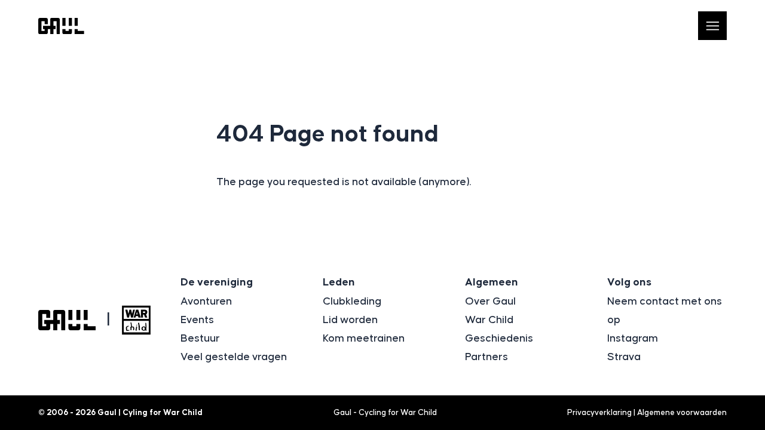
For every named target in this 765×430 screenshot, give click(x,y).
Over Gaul (490, 301)
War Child (489, 320)
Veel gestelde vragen (233, 357)
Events (197, 320)
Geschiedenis (499, 338)
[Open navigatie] (712, 25)
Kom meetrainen (364, 338)
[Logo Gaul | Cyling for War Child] (61, 26)
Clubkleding (352, 301)
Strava (624, 357)
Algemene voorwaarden (682, 412)
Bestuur (200, 338)
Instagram (632, 338)
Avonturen (206, 301)
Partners (486, 357)
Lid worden (350, 320)
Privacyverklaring (599, 412)
